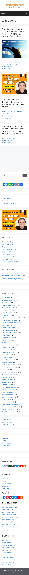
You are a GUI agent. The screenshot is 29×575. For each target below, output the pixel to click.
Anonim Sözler (6, 298)
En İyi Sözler (5, 325)
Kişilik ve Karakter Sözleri (9, 365)
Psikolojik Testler (7, 552)
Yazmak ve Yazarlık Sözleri (10, 404)
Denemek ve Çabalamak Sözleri (11, 317)
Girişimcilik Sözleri (7, 337)
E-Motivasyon (18, 572)
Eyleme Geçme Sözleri (11, 62)
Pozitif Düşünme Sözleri (9, 387)
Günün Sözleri (6, 198)
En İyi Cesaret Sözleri (8, 247)
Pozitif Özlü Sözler (7, 565)
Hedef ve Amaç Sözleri (9, 345)
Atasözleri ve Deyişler (8, 300)
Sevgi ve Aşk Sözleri (8, 397)
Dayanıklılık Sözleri (7, 313)
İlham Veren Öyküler (8, 557)
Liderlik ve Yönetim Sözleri (10, 372)
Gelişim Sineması (7, 550)
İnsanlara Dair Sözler (8, 352)
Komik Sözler (6, 370)
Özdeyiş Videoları (7, 379)
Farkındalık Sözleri (7, 330)
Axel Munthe (8, 66)
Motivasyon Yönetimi (8, 545)
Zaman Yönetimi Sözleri (9, 409)
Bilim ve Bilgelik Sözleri (9, 305)
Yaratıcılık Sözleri (7, 402)
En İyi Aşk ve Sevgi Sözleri (10, 242)
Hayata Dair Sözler (9, 138)
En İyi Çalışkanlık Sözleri (9, 249)
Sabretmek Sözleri (7, 394)
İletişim (4, 440)
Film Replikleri (6, 335)
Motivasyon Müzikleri (8, 560)
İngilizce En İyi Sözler (8, 203)
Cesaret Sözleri (17, 111)
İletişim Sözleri (6, 347)
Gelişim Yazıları (6, 540)
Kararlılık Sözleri (7, 362)
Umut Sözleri (6, 399)
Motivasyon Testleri (8, 555)
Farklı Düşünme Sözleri (9, 332)
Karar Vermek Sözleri (8, 360)
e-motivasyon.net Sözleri (9, 320)
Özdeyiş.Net (14, 5)
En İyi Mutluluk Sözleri (8, 257)
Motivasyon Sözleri (7, 374)
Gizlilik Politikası (7, 443)
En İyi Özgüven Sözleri (8, 259)
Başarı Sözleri (8, 111)
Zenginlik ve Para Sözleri (9, 412)
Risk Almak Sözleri (7, 392)
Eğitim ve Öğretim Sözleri (9, 322)
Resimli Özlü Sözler (12, 64)
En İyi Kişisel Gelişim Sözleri (10, 252)
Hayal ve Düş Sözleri (8, 340)
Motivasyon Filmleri (8, 547)
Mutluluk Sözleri (7, 377)
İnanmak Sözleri (7, 350)
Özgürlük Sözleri (7, 382)
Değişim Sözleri (6, 315)
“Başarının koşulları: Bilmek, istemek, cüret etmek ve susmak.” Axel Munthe (13, 103)
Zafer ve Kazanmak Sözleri (10, 407)
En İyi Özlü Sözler (7, 201)
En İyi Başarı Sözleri (8, 244)
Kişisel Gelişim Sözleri (8, 367)
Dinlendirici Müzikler (8, 562)
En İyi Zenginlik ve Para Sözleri (11, 261)
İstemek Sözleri (6, 114)
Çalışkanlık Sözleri (7, 308)
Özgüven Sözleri (7, 384)
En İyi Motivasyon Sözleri (9, 254)
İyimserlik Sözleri (7, 357)
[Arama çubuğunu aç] (27, 13)
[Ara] (25, 175)
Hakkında (5, 438)
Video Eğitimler (6, 542)
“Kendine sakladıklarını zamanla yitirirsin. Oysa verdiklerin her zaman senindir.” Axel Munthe (13, 32)
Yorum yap (7, 68)
